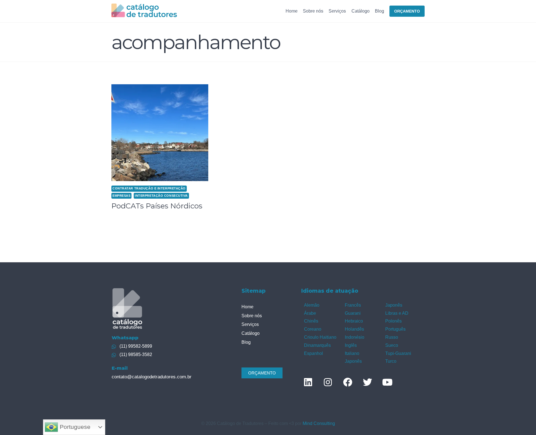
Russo (391, 337)
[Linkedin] (308, 382)
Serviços (337, 11)
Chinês (311, 321)
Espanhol (313, 353)
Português (395, 329)
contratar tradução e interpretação (149, 188)
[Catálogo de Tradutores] (144, 11)
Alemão (311, 305)
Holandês (354, 329)
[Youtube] (387, 382)
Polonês (393, 321)
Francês (353, 305)
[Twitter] (367, 382)
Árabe (310, 313)
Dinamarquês (317, 345)
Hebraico (354, 321)
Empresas (121, 195)
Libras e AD (396, 313)
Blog (379, 11)
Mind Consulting (319, 423)
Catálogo (360, 11)
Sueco (391, 345)
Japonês (353, 361)
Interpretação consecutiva (161, 195)
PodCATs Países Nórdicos (156, 205)
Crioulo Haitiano (320, 337)
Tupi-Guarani (398, 353)
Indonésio (354, 337)
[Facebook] (347, 382)
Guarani (353, 313)
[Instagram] (328, 382)
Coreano (312, 329)
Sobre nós (313, 11)
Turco (390, 361)
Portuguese (74, 427)
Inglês (351, 345)
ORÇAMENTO (407, 11)
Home (292, 11)
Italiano (352, 353)
